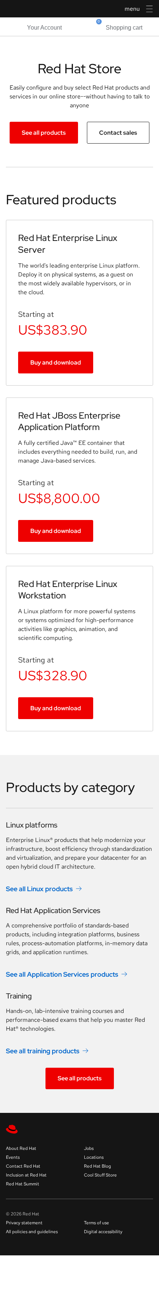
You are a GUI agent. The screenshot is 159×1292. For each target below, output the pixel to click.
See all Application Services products (62, 974)
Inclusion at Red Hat (26, 1175)
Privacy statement (24, 1223)
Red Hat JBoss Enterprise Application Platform (69, 421)
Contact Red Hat (23, 1166)
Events (13, 1157)
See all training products (43, 1051)
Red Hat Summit (22, 1184)
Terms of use (96, 1223)
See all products (44, 133)
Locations (94, 1157)
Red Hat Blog (97, 1166)
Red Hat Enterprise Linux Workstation (67, 589)
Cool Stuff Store (100, 1175)
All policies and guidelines (32, 1232)
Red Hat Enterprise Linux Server (67, 243)
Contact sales (118, 133)
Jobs (89, 1148)
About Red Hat (21, 1148)
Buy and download (55, 362)
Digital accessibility (103, 1232)
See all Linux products (39, 889)
